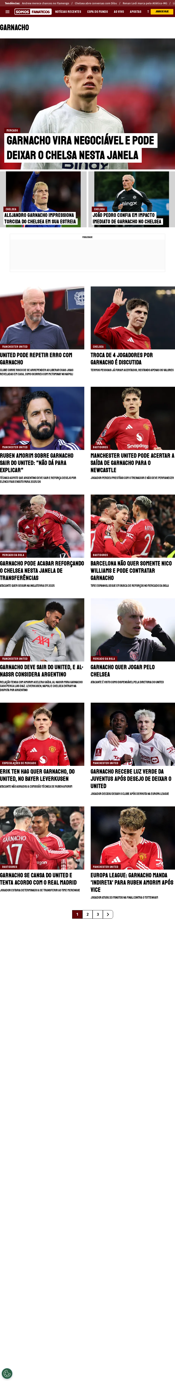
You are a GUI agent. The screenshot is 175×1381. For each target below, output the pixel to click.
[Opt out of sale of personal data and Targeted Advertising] (7, 1373)
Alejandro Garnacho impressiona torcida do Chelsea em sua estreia (40, 218)
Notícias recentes (68, 12)
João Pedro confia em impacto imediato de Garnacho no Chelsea (127, 218)
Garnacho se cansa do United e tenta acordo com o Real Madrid (38, 879)
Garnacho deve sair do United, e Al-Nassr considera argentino (41, 670)
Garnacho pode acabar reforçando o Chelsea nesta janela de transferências (42, 571)
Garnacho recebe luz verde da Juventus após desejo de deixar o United (131, 779)
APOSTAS (135, 12)
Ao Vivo (119, 12)
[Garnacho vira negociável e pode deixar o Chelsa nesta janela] (87, 103)
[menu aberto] (7, 11)
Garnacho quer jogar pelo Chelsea (123, 670)
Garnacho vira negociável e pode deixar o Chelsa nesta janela (80, 148)
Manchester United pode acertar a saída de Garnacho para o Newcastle (133, 463)
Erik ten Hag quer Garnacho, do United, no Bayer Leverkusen (37, 775)
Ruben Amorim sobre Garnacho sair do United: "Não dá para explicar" (37, 463)
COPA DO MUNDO (97, 12)
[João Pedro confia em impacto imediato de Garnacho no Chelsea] (131, 199)
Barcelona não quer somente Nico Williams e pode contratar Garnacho (131, 571)
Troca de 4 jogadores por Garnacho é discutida (122, 358)
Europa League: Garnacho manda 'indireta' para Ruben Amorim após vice (132, 882)
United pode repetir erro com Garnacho (36, 358)
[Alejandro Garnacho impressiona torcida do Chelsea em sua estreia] (43, 199)
